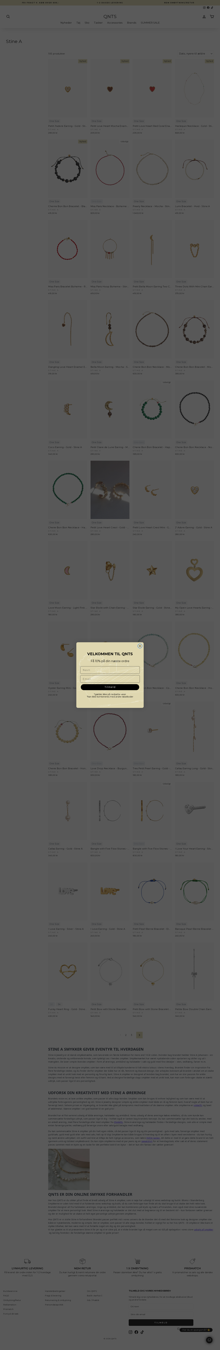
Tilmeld (110, 687)
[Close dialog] (140, 646)
